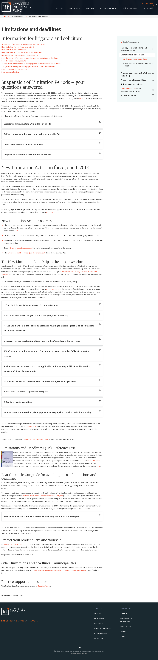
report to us (32, 426)
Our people (124, 613)
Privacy (84, 653)
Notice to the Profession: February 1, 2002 (138, 64)
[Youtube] (80, 647)
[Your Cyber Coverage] (119, 8)
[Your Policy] (96, 8)
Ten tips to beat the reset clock (35, 439)
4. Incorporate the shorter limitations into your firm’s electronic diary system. (42, 341)
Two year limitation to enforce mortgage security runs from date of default (31, 63)
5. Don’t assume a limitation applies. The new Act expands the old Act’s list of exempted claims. (46, 353)
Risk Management (17, 16)
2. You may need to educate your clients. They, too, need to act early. (36, 315)
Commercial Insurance (102, 629)
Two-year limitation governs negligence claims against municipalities (60, 570)
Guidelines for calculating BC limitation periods (27, 124)
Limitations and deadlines (135, 59)
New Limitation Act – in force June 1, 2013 (17, 47)
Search (122, 637)
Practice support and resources (14, 69)
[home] (26, 615)
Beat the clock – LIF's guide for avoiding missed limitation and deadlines (29, 58)
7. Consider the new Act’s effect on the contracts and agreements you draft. (40, 381)
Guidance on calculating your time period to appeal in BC (31, 134)
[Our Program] (81, 8)
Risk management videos (132, 84)
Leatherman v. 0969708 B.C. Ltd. (16, 544)
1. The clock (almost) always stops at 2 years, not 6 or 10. (31, 305)
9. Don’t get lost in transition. (18, 402)
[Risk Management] (139, 8)
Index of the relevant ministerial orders (23, 144)
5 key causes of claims (10, 72)
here (16, 230)
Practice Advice (44, 586)
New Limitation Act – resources (13, 50)
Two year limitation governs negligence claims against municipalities (28, 66)
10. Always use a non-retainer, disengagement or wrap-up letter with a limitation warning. (48, 412)
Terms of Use (76, 653)
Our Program (99, 619)
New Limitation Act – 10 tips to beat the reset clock (21, 52)
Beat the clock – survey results (13, 61)
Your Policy (98, 624)
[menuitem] (137, 49)
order (81, 98)
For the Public (99, 639)
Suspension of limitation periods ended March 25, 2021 (23, 44)
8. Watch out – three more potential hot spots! (26, 392)
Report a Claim (147, 4)
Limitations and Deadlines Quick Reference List (20, 55)
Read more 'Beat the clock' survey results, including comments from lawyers (41, 516)
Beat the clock (94, 460)
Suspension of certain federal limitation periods (27, 155)
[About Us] (65, 8)
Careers (123, 632)
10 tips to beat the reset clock (21, 248)
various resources (53, 212)
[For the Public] (154, 8)
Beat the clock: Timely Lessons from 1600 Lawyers (42, 495)
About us (97, 613)
